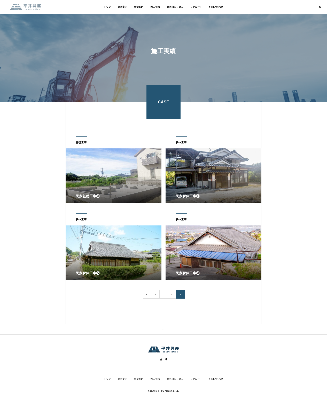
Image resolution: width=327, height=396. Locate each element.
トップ (107, 6)
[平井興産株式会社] (25, 7)
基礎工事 (81, 142)
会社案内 (122, 6)
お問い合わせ (216, 6)
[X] (166, 359)
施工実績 (155, 6)
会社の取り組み (175, 6)
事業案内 (139, 6)
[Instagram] (161, 359)
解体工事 (181, 142)
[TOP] (163, 329)
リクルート (196, 6)
